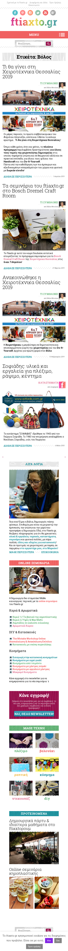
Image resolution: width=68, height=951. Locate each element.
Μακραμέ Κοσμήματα (25, 672)
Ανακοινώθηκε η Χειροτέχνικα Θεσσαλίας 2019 (31, 282)
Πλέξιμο (20, 751)
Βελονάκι (47, 751)
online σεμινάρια (48, 601)
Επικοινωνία (34, 5)
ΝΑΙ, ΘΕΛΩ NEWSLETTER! (34, 714)
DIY (47, 798)
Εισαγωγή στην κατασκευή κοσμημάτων (35, 657)
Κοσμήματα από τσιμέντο (27, 663)
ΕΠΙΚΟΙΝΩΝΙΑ (50, 552)
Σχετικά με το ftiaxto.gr (17, 2)
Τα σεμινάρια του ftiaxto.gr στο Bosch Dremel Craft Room (33, 190)
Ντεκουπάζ (21, 798)
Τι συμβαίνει (49, 83)
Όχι (58, 940)
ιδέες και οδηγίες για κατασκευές (37, 542)
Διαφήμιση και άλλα (38, 2)
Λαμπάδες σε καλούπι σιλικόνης (31, 623)
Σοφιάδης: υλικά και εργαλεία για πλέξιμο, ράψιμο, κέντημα (27, 371)
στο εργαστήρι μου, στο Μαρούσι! (39, 548)
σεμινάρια (15, 539)
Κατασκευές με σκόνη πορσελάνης (32, 644)
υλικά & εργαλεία (19, 536)
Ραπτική (21, 774)
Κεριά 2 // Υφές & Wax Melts (28, 620)
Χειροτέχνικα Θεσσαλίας (44, 259)
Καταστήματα (48, 382)
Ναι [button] (49, 940)
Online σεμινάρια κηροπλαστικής (25, 871)
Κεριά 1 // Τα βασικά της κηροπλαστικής (35, 617)
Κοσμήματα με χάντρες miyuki (29, 666)
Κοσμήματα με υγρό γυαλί (27, 660)
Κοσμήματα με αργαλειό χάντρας (31, 669)
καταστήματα (48, 536)
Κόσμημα (47, 774)
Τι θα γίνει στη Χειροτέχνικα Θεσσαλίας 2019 (31, 71)
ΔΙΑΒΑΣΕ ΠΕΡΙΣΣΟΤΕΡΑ (18, 176)
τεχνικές (34, 536)
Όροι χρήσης (34, 946)
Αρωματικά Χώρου (23, 626)
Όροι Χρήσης (55, 2)
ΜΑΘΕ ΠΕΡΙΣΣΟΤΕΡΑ (21, 552)
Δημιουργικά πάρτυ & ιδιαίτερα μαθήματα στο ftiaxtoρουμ (32, 824)
